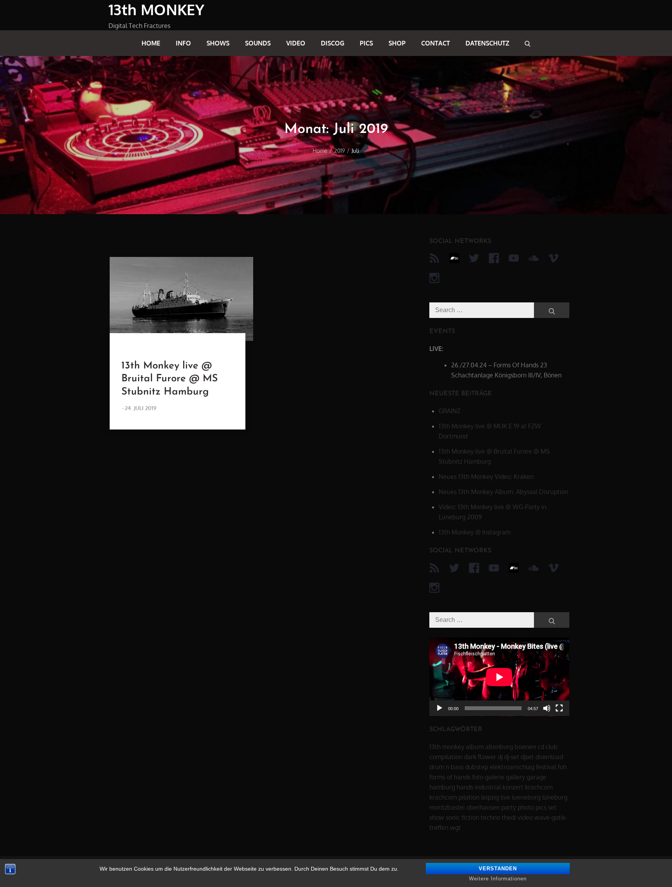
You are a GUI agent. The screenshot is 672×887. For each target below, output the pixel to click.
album (475, 747)
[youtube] (514, 258)
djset (527, 757)
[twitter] (474, 258)
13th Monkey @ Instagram (475, 532)
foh (562, 767)
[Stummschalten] (547, 708)
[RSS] (434, 258)
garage (536, 777)
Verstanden (498, 868)
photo (526, 807)
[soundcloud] (533, 258)
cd (540, 747)
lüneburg (554, 797)
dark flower (480, 757)
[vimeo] (553, 258)
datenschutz (487, 43)
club (552, 747)
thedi (509, 817)
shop (397, 43)
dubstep (476, 767)
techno (490, 817)
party (508, 807)
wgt (455, 827)
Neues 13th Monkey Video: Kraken (486, 476)
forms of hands (450, 777)
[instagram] (434, 278)
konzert (512, 787)
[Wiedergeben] (439, 708)
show (436, 817)
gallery (515, 777)
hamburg (442, 787)
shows (217, 43)
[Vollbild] (559, 708)
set (552, 807)
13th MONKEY (156, 9)
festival (546, 767)
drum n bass (446, 767)
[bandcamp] (454, 258)
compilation (445, 757)
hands (465, 787)
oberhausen (483, 807)
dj (500, 757)
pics (366, 43)
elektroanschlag (512, 767)
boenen (525, 747)
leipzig (490, 797)
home (151, 43)
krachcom (539, 787)
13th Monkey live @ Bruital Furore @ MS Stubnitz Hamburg (169, 379)
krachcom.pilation (454, 797)
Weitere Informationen (498, 879)
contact (435, 43)
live (505, 797)
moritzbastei (447, 807)
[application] (499, 676)
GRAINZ (449, 411)
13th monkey (446, 747)
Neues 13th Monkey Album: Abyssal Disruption (503, 492)
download (549, 757)
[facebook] (494, 258)
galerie (494, 777)
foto (477, 777)
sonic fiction (462, 817)
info (183, 43)
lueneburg (526, 797)
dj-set (511, 757)
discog (332, 43)
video (295, 43)
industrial (488, 787)
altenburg (499, 747)
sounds (258, 43)
